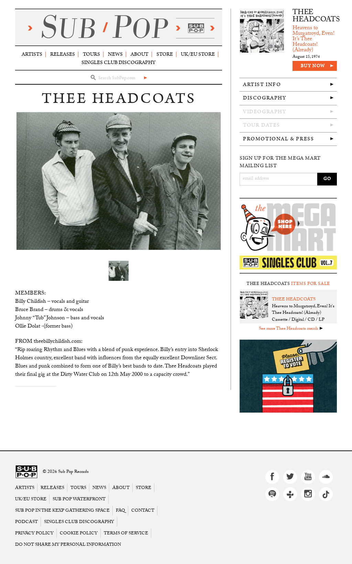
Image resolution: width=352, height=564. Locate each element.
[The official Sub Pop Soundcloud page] (326, 477)
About (139, 54)
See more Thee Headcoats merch (288, 329)
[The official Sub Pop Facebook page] (272, 477)
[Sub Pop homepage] (118, 27)
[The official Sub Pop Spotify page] (272, 494)
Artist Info (262, 84)
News (115, 54)
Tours (91, 54)
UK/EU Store (198, 54)
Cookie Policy (79, 533)
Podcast (26, 522)
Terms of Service (126, 533)
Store (164, 54)
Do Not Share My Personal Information (68, 544)
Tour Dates (261, 125)
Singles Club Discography (118, 62)
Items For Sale (310, 283)
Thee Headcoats (316, 16)
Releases (62, 54)
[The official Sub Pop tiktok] (326, 494)
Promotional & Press (278, 138)
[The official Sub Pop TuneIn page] (290, 494)
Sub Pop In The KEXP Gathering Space (62, 510)
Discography (264, 98)
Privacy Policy (34, 533)
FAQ (120, 510)
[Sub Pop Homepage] (26, 472)
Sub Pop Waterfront (79, 499)
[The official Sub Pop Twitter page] (290, 477)
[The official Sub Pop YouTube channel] (308, 477)
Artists (32, 54)
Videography (264, 111)
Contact (142, 510)
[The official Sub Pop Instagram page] (308, 494)
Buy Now (313, 66)
